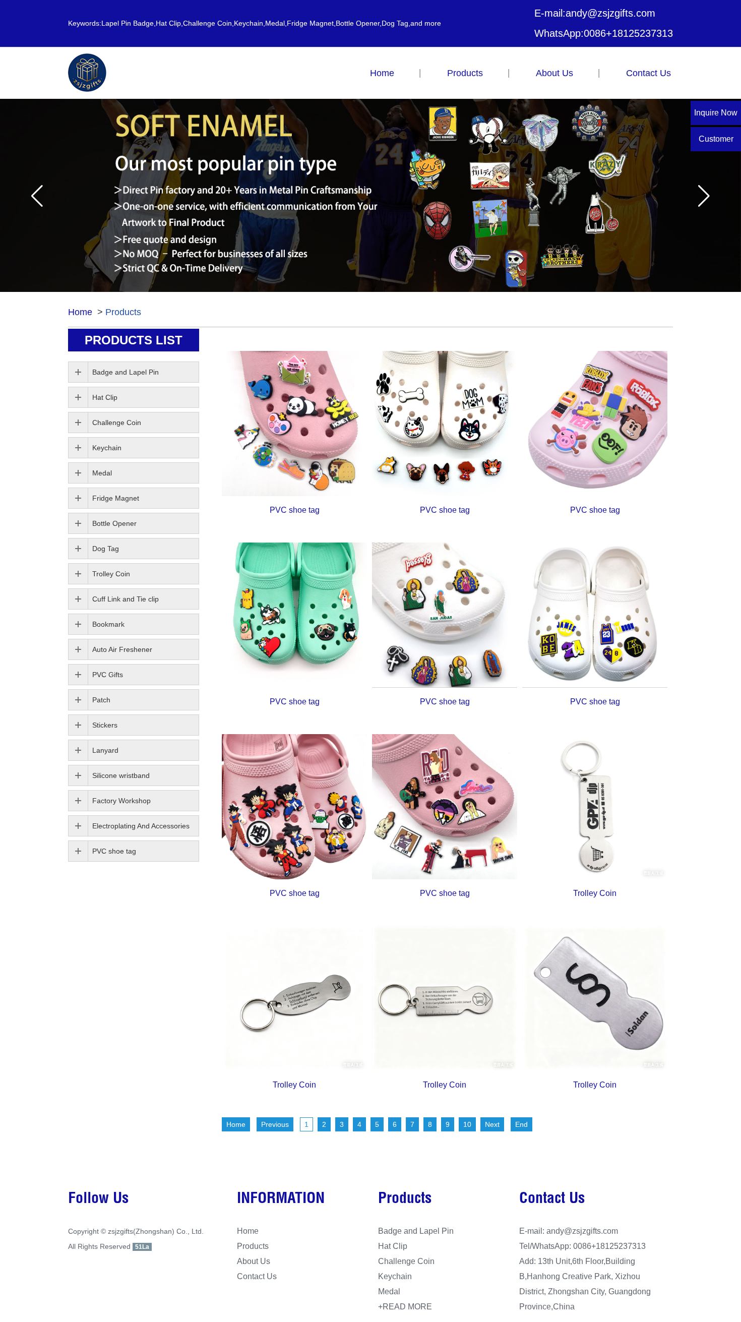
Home (382, 73)
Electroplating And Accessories (141, 826)
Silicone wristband (121, 775)
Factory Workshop (121, 801)
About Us (554, 73)
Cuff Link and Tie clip (125, 599)
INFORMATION (281, 1199)
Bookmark (108, 624)
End (521, 1124)
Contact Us (648, 73)
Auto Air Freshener (122, 649)
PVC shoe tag (295, 510)
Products (465, 73)
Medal (102, 473)
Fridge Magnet (115, 498)
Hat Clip (104, 397)
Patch (101, 700)
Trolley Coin (594, 893)
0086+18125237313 (628, 33)
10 (467, 1124)
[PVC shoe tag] (294, 423)
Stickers (104, 725)
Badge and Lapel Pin (125, 372)
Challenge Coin (116, 422)
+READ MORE (405, 1306)
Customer (716, 139)
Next (492, 1124)
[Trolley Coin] (594, 806)
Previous (275, 1124)
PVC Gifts (107, 675)
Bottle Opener (114, 523)
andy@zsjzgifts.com (610, 13)
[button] (37, 196)
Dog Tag (105, 549)
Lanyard (105, 750)
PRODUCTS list (133, 340)
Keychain (106, 448)
